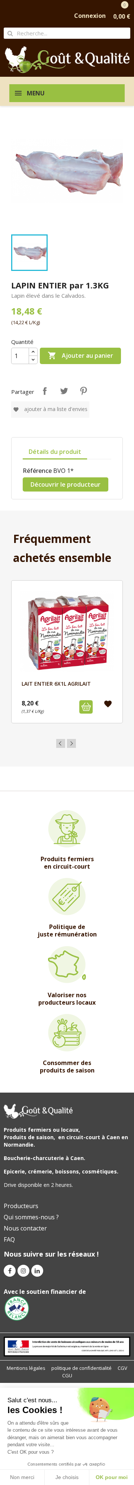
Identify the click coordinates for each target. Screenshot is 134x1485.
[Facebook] (10, 1271)
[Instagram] (23, 1271)
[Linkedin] (37, 1271)
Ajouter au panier (80, 355)
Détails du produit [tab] (55, 452)
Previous (60, 743)
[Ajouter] (86, 707)
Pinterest (83, 390)
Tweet (64, 390)
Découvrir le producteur (65, 484)
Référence (37, 470)
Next (71, 743)
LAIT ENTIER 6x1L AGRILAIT (56, 683)
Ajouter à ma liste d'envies (50, 409)
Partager (44, 390)
